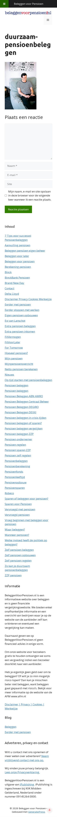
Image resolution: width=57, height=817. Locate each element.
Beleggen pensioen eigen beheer (25, 250)
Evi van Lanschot (15, 320)
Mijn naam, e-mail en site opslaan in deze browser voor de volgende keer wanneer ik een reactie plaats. (29, 195)
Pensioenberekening (17, 466)
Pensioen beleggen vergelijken (23, 428)
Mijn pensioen (13, 358)
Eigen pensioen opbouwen (21, 315)
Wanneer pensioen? (17, 535)
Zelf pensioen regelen (18, 560)
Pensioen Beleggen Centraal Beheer (27, 401)
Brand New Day (14, 283)
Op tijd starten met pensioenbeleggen (28, 380)
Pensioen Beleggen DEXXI (20, 412)
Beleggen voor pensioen (20, 261)
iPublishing (27, 784)
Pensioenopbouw (15, 482)
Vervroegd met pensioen (20, 509)
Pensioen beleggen (16, 385)
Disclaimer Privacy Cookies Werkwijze (28, 299)
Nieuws (9, 374)
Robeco (9, 493)
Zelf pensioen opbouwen (20, 555)
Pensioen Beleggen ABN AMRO (24, 396)
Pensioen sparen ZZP (18, 450)
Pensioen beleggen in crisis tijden (25, 418)
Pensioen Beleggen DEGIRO (22, 407)
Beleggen (10, 727)
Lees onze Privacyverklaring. (22, 772)
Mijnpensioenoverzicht (19, 364)
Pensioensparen (15, 488)
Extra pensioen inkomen (20, 331)
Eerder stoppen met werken (22, 310)
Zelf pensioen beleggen (19, 550)
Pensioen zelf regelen (18, 455)
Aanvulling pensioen (17, 245)
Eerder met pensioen (18, 304)
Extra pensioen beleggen (20, 326)
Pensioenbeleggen (16, 461)
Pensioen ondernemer (18, 439)
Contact (9, 288)
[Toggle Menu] (4, 4)
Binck (8, 272)
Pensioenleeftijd (15, 477)
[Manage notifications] (49, 810)
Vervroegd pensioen (17, 515)
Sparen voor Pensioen (18, 504)
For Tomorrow (14, 347)
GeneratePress (36, 811)
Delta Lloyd (12, 294)
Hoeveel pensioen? (16, 353)
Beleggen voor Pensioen (28, 4)
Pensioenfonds (14, 471)
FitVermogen (13, 337)
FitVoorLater (12, 342)
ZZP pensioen (13, 575)
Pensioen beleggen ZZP (19, 434)
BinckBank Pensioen (17, 277)
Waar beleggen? (15, 529)
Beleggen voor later (17, 256)
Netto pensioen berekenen (21, 369)
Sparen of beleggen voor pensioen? (26, 498)
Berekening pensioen (18, 267)
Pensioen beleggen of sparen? (23, 423)
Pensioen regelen (15, 444)
